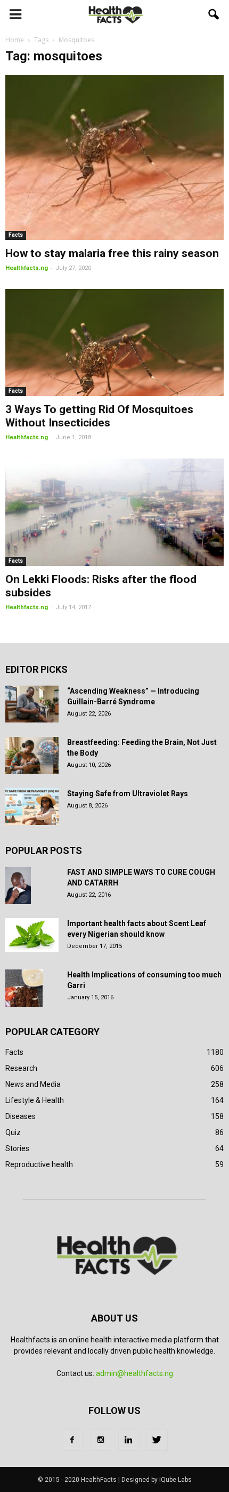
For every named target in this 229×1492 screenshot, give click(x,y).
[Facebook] (72, 1440)
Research (21, 1068)
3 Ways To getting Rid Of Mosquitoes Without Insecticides (99, 416)
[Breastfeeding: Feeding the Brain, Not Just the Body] (32, 755)
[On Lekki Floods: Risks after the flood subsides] (114, 512)
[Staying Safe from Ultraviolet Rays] (32, 806)
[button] (214, 14)
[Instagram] (100, 1440)
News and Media (33, 1084)
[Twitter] (157, 1440)
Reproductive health (39, 1164)
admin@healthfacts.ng (134, 1373)
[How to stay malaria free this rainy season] (114, 157)
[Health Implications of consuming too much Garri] (24, 988)
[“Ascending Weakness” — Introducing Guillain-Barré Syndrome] (32, 704)
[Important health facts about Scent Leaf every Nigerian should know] (32, 935)
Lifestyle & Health (34, 1100)
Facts (16, 235)
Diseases (20, 1116)
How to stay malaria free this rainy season (112, 253)
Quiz (13, 1132)
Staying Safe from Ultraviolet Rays (127, 793)
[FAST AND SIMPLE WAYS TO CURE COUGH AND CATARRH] (18, 885)
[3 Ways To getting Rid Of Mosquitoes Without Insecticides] (114, 343)
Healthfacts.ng (26, 268)
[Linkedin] (129, 1440)
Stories (17, 1148)
